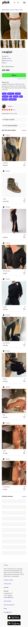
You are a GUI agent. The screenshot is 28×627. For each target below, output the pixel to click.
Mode (12, 9)
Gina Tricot (9, 60)
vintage (16, 96)
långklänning (12, 99)
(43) (14, 110)
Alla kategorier (6, 9)
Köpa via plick (9, 119)
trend (4, 93)
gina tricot (10, 93)
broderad (5, 96)
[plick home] (6, 2)
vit (10, 96)
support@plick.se (8, 597)
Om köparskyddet (10, 125)
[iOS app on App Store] (14, 617)
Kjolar (21, 9)
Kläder (17, 9)
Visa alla (24, 130)
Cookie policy (7, 583)
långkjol (5, 99)
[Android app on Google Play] (14, 623)
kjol (21, 96)
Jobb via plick (7, 601)
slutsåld (18, 93)
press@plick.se (8, 612)
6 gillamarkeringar (9, 66)
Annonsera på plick (9, 605)
